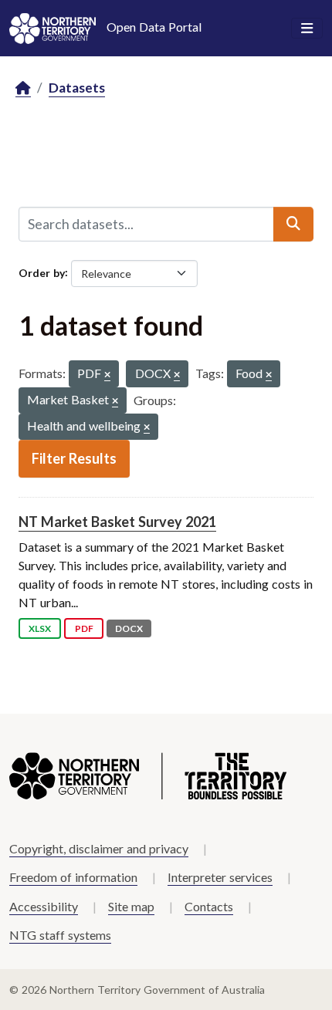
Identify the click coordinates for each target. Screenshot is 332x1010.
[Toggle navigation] (307, 28)
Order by (42, 272)
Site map (131, 906)
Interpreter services (220, 877)
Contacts (209, 906)
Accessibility (43, 906)
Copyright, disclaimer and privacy (98, 848)
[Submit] (293, 224)
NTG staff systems (60, 934)
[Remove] (107, 375)
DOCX (129, 628)
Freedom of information (73, 877)
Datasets (77, 87)
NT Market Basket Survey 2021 (117, 521)
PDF (84, 628)
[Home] (23, 88)
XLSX (40, 628)
